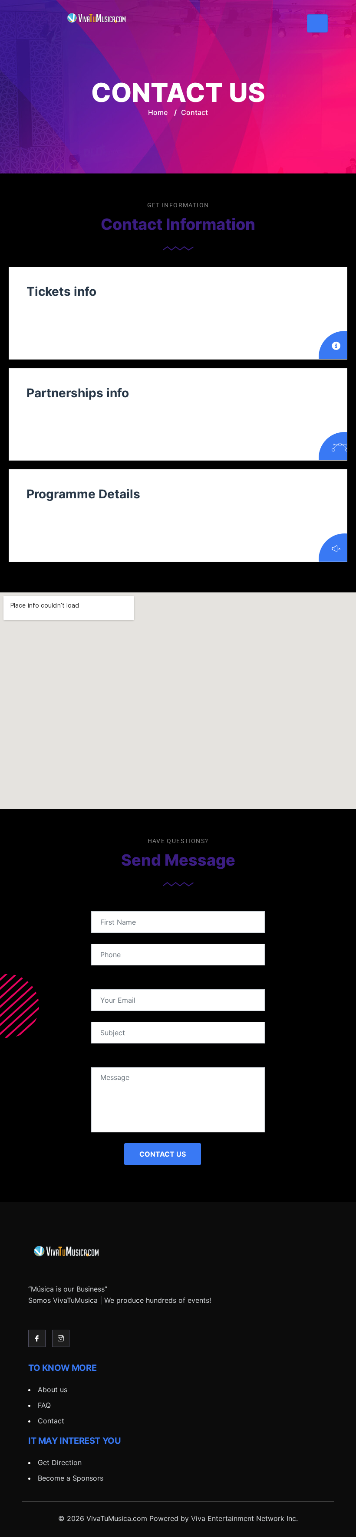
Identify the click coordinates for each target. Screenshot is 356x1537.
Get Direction (60, 1462)
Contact (51, 1420)
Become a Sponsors (70, 1478)
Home (158, 112)
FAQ (44, 1405)
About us (52, 1389)
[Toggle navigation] (317, 23)
